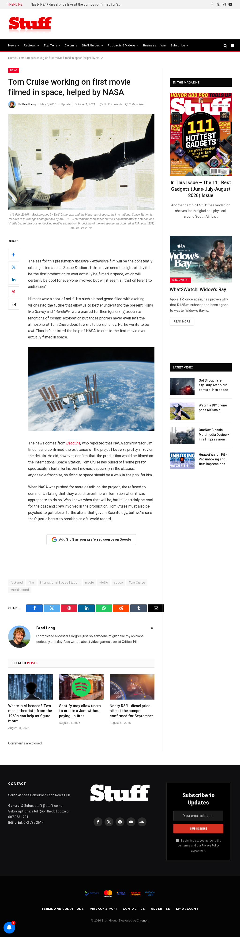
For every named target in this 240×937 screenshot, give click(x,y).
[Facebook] (13, 254)
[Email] (13, 304)
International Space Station (59, 582)
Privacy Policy (210, 845)
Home (12, 58)
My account (187, 908)
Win (163, 45)
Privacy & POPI (103, 908)
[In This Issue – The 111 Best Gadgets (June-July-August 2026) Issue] (201, 134)
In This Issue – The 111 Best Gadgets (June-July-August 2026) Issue (201, 189)
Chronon (142, 920)
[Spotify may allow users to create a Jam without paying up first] (81, 686)
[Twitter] (13, 267)
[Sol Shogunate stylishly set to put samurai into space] (182, 386)
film (31, 582)
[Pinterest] (13, 291)
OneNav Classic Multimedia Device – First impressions (214, 434)
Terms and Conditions (62, 908)
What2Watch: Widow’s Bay (198, 289)
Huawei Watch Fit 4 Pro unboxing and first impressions (213, 459)
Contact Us (134, 908)
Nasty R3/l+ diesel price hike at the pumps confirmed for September (77, 4)
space (118, 582)
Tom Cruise (137, 582)
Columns (71, 45)
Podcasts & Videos (122, 45)
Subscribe (177, 45)
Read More (182, 321)
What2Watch (180, 280)
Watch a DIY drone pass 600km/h (213, 407)
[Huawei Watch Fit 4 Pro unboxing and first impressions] (182, 460)
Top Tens (50, 45)
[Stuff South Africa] (30, 24)
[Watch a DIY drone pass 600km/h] (182, 411)
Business (149, 45)
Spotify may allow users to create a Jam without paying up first (80, 711)
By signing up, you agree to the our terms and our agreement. (199, 845)
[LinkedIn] (13, 279)
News (12, 45)
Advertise (160, 908)
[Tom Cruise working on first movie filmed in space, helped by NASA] (81, 162)
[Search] (225, 45)
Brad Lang (29, 104)
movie (89, 582)
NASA (104, 582)
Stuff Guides (91, 45)
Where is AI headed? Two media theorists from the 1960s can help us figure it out (30, 713)
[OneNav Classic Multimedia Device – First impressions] (182, 435)
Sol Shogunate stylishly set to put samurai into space (213, 385)
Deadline (73, 443)
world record (20, 590)
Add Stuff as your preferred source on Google (95, 539)
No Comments (113, 104)
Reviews (30, 45)
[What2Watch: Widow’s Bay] (201, 259)
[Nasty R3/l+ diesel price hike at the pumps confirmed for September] (132, 686)
